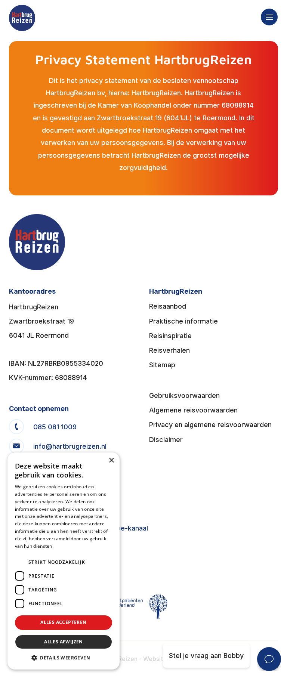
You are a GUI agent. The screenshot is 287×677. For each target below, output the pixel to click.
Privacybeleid (69, 546)
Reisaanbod (167, 306)
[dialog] (63, 561)
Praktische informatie (183, 321)
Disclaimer (166, 439)
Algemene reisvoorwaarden (193, 410)
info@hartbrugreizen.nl (70, 446)
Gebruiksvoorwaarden (184, 395)
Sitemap (162, 365)
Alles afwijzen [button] (63, 642)
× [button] (111, 460)
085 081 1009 (55, 427)
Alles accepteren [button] (63, 622)
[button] (63, 658)
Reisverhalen (169, 350)
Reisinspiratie (170, 336)
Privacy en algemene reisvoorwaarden (210, 425)
